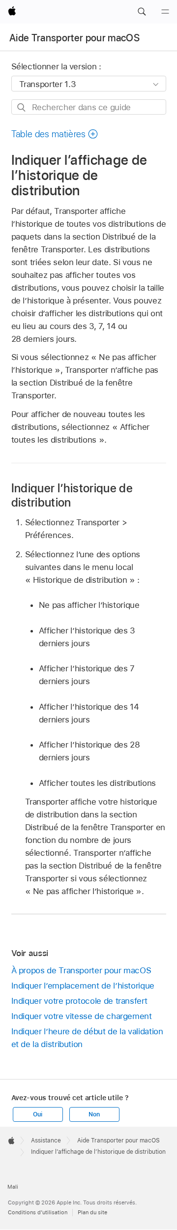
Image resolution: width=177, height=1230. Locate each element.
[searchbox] (88, 107)
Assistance (46, 1140)
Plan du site (92, 1212)
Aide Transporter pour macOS (74, 38)
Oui (37, 1114)
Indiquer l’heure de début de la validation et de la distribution (87, 1037)
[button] (141, 12)
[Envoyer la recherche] (22, 107)
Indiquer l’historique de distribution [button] (72, 495)
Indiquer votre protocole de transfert (79, 1001)
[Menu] (165, 12)
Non (93, 1114)
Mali (12, 1186)
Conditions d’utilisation (37, 1212)
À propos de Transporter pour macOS (81, 970)
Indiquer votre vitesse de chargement (81, 1016)
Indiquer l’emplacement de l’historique (82, 985)
